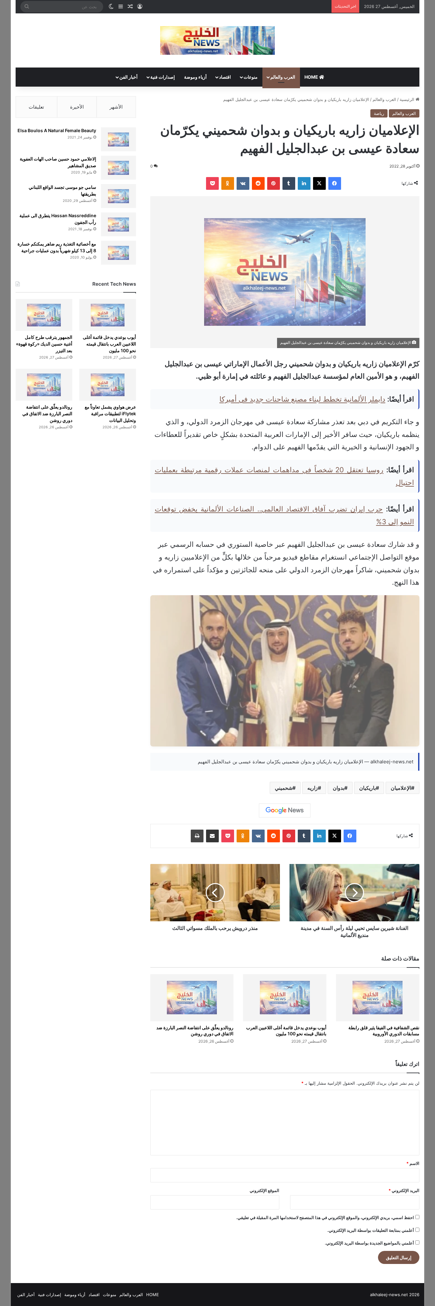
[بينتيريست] (273, 183)
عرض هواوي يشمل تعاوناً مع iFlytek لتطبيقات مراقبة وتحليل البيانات (110, 413)
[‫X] (319, 183)
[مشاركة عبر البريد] (212, 836)
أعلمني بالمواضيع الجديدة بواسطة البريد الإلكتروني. (369, 1242)
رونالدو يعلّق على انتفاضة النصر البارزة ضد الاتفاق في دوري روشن (47, 413)
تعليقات (36, 107)
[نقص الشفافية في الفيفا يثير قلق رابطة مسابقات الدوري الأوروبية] (377, 997)
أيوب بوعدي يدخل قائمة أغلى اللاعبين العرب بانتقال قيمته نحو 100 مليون (109, 343)
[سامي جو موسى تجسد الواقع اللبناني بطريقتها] (118, 196)
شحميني (283, 788)
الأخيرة (77, 107)
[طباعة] (197, 836)
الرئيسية (408, 99)
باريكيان (367, 788)
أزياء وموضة (195, 77)
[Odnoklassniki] (227, 183)
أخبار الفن (128, 77)
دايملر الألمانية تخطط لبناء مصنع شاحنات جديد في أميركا (302, 399)
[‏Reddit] (258, 183)
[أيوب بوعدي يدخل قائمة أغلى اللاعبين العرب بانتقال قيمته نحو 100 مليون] (284, 997)
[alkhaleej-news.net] (217, 40)
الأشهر (116, 107)
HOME (311, 77)
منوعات (251, 77)
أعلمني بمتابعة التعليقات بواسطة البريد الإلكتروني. (370, 1230)
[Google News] (284, 810)
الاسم (412, 1163)
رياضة (379, 113)
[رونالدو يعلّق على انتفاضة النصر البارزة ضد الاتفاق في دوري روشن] (192, 997)
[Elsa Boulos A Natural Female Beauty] (118, 139)
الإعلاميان (401, 788)
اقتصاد (225, 77)
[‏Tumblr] (288, 183)
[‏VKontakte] (243, 183)
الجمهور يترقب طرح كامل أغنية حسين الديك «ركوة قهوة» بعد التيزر (44, 343)
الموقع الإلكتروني (264, 1190)
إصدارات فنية (162, 77)
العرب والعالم (282, 77)
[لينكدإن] (304, 183)
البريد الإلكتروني (404, 1190)
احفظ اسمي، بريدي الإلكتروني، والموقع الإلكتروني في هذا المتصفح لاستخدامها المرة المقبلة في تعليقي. (325, 1217)
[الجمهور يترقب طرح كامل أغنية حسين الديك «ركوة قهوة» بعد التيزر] (44, 315)
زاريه (312, 788)
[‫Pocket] (212, 183)
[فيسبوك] (334, 183)
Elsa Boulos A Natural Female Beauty (57, 130)
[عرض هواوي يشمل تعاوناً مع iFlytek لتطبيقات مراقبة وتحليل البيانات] (107, 385)
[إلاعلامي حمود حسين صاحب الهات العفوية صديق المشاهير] (118, 168)
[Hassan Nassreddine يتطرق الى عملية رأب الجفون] (118, 224)
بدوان (338, 788)
